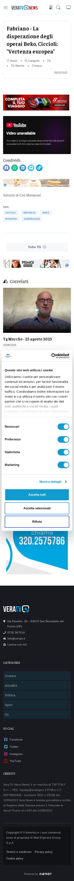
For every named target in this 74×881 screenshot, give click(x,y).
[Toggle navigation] (5, 7)
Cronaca (37, 65)
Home (13, 60)
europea (11, 219)
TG (49, 60)
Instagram (16, 754)
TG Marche (17, 65)
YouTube (15, 761)
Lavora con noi (17, 644)
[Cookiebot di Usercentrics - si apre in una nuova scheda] (52, 356)
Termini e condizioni (18, 851)
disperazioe (32, 219)
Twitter (14, 746)
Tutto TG (34, 247)
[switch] (63, 439)
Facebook (16, 739)
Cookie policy (14, 858)
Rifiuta (37, 521)
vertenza (29, 212)
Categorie (33, 60)
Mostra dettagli (50, 481)
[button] (61, 7)
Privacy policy (44, 851)
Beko (46, 212)
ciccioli (10, 212)
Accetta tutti (37, 494)
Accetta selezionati (37, 508)
